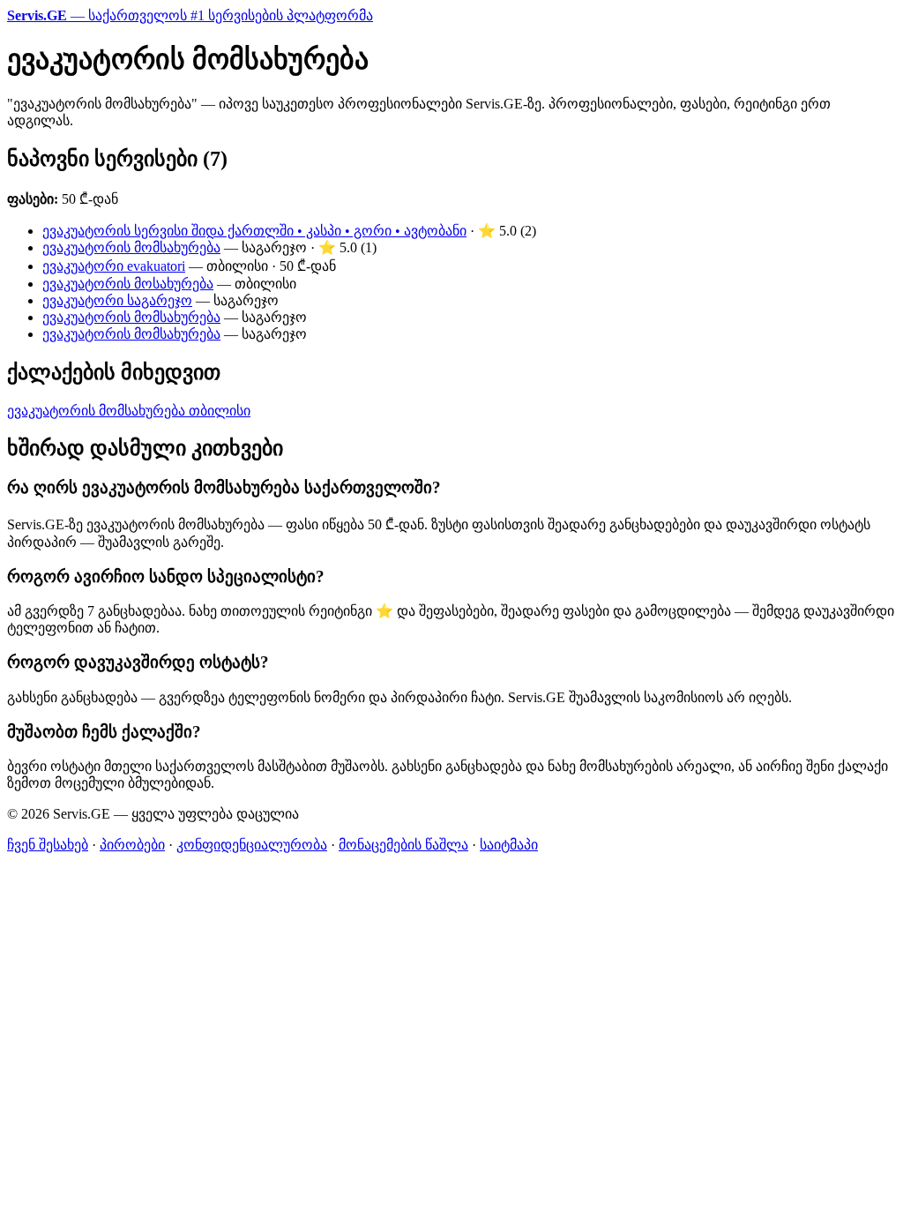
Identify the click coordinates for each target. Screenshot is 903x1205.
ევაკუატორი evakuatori (113, 265)
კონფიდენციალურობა (251, 844)
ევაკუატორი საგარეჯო (117, 300)
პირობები (132, 844)
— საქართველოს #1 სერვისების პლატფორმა (190, 15)
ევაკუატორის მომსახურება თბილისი (128, 410)
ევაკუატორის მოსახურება (127, 283)
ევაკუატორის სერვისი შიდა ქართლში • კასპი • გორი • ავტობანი (254, 230)
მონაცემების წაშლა (403, 844)
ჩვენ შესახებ (47, 844)
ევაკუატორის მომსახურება (131, 247)
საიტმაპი (509, 844)
